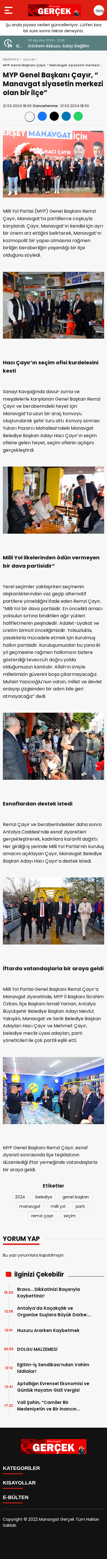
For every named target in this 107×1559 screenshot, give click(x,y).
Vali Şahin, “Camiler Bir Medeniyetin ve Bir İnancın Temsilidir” (46, 1405)
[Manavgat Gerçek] (54, 10)
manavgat (30, 1206)
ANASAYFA (11, 59)
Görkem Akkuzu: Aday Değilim (47, 46)
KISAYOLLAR (19, 1483)
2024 (20, 1197)
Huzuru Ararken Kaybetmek (48, 1330)
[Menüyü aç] (9, 10)
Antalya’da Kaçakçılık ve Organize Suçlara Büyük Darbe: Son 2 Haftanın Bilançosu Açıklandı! (52, 1311)
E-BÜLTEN (16, 1497)
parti (80, 1206)
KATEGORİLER (21, 1468)
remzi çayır (42, 1216)
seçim (70, 1216)
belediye (43, 1197)
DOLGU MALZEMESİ (37, 1349)
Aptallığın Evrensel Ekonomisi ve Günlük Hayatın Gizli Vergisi (53, 1387)
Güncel (29, 59)
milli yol (58, 1206)
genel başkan (75, 1197)
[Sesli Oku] (30, 117)
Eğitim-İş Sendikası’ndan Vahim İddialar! (53, 1368)
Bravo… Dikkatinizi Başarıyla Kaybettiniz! (48, 1292)
